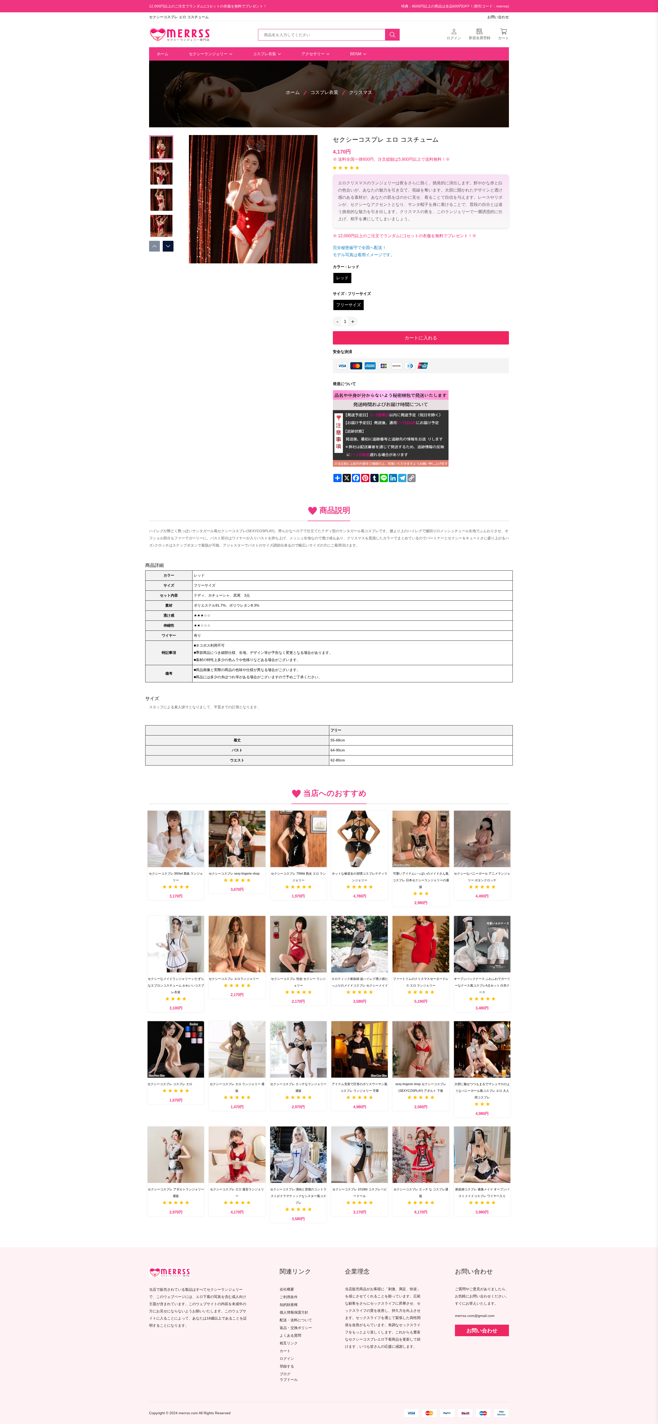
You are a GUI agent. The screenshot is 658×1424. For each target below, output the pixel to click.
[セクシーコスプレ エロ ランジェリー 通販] (237, 1049)
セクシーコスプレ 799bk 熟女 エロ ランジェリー (298, 877)
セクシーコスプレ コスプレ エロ (170, 1084)
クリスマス (360, 92)
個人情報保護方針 (294, 1312)
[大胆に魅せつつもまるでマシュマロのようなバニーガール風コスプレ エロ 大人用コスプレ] (482, 1049)
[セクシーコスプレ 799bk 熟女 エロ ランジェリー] (298, 838)
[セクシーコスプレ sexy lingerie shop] (237, 838)
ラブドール (289, 1380)
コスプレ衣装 (265, 54)
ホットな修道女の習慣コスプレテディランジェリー (359, 877)
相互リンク (289, 1343)
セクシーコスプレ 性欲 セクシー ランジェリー (298, 982)
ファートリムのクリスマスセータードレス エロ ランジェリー (421, 982)
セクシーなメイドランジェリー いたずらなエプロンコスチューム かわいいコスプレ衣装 (176, 985)
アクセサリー (313, 54)
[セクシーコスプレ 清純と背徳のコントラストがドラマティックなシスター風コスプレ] (298, 1154)
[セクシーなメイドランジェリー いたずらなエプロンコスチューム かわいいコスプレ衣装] (176, 944)
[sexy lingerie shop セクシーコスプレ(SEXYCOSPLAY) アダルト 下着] (420, 1049)
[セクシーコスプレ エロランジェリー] (237, 944)
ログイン (287, 1359)
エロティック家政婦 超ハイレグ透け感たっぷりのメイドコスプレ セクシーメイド (360, 982)
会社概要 (287, 1289)
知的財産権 (289, 1305)
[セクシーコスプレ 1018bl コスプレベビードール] (359, 1154)
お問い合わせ (498, 17)
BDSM (356, 54)
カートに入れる (421, 337)
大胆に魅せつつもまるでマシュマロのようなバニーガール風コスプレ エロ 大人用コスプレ (482, 1090)
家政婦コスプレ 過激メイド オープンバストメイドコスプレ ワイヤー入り (482, 1193)
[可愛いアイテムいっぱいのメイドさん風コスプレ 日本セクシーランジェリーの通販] (420, 838)
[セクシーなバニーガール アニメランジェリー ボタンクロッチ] (482, 838)
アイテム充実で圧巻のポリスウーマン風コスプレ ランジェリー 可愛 (359, 1087)
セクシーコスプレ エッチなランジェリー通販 (298, 1087)
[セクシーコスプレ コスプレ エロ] (176, 1049)
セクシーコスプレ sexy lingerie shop (234, 873)
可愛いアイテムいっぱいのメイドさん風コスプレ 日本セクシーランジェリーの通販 (421, 880)
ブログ (285, 1374)
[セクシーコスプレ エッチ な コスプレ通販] (420, 1154)
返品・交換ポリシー (296, 1328)
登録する (287, 1366)
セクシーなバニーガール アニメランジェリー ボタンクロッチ (482, 877)
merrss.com (188, 1413)
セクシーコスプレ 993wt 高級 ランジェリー (176, 877)
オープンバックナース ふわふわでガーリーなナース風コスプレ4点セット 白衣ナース (482, 985)
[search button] (392, 35)
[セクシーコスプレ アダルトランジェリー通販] (176, 1154)
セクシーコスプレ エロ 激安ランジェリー (237, 1193)
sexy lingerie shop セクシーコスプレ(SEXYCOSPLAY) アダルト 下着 (420, 1087)
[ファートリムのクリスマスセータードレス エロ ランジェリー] (420, 944)
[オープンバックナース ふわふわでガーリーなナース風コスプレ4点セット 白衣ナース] (482, 944)
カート (285, 1351)
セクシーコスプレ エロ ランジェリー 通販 (237, 1087)
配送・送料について (296, 1320)
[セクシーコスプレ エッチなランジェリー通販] (298, 1049)
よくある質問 (290, 1335)
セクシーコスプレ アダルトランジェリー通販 (176, 1193)
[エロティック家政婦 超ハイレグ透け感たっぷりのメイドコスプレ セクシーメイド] (359, 944)
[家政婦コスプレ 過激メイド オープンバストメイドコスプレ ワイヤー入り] (482, 1154)
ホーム (162, 54)
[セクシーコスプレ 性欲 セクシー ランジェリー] (298, 944)
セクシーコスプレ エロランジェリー (234, 979)
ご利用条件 (289, 1297)
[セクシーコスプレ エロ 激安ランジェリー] (237, 1154)
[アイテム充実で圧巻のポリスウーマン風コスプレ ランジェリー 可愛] (359, 1049)
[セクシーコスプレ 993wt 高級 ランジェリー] (176, 838)
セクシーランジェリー (209, 54)
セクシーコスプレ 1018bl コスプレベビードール (359, 1193)
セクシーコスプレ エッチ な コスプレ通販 (421, 1193)
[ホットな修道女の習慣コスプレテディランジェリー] (359, 838)
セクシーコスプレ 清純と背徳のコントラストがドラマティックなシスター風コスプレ (298, 1196)
